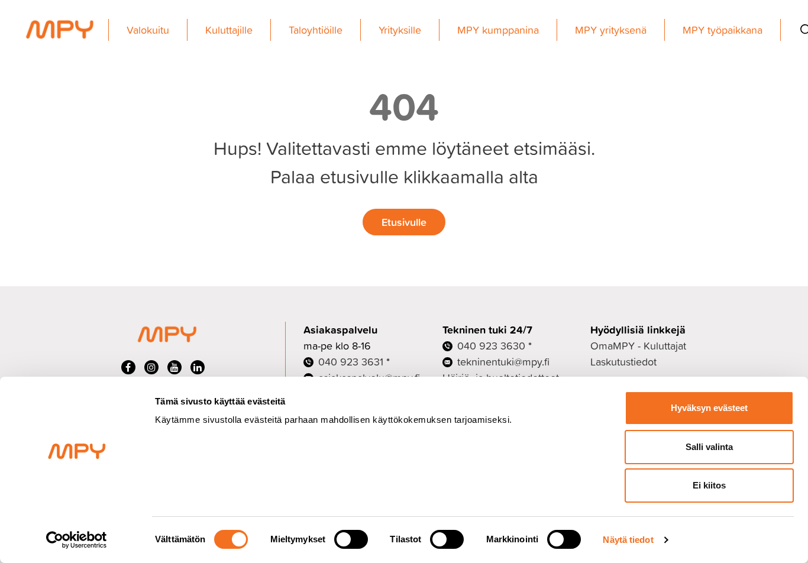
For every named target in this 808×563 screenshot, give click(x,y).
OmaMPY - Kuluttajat (638, 345)
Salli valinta (709, 447)
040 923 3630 (491, 345)
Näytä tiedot (628, 540)
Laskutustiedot (623, 361)
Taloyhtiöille (315, 29)
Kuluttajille (229, 29)
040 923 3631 (350, 361)
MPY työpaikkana (722, 29)
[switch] (351, 539)
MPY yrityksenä (611, 29)
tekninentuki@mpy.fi (503, 361)
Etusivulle (404, 221)
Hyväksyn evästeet (709, 408)
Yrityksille (400, 29)
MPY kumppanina (498, 29)
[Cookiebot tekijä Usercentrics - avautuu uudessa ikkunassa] (76, 540)
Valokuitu (148, 29)
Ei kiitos (709, 485)
